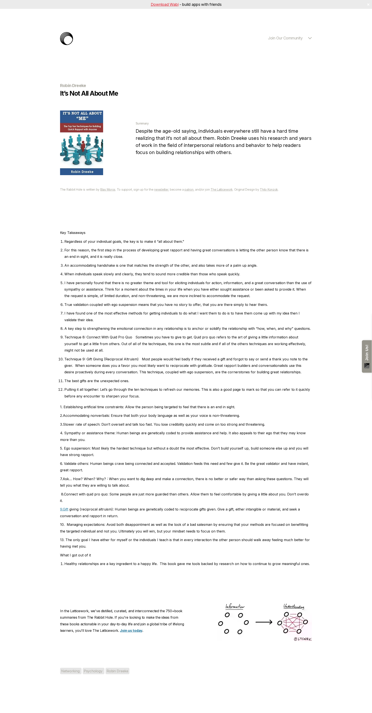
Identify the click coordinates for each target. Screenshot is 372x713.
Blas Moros (107, 189)
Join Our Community (285, 38)
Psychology (93, 671)
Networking (71, 671)
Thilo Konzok (269, 189)
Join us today (131, 630)
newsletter (161, 189)
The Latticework (222, 189)
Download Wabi (165, 4)
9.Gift (64, 509)
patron (188, 189)
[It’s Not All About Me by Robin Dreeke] (81, 173)
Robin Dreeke (117, 671)
